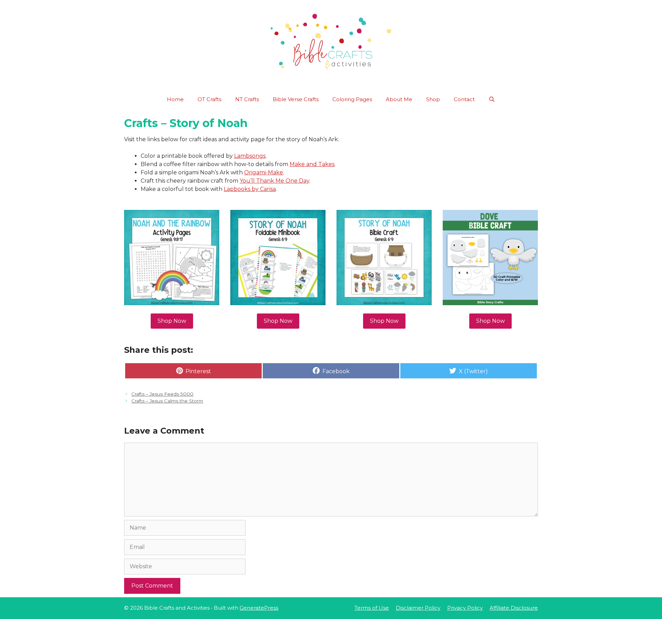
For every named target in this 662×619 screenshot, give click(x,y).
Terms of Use (371, 608)
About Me (399, 99)
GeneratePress (259, 608)
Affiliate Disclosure (514, 608)
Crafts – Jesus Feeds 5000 (162, 394)
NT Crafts (247, 99)
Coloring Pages (352, 99)
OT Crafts (209, 99)
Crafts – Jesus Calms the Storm (167, 401)
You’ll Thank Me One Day (274, 180)
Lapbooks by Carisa (250, 189)
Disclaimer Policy (418, 608)
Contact (464, 99)
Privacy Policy (465, 608)
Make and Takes (312, 164)
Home (175, 99)
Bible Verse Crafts (296, 99)
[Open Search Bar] (492, 99)
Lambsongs (249, 156)
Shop (433, 99)
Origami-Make (263, 172)
